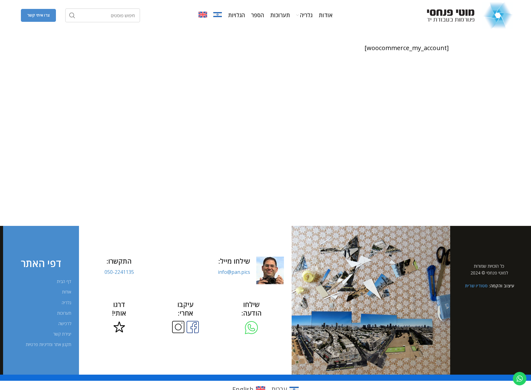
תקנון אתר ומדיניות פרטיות (48, 344)
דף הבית (64, 281)
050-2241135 (119, 272)
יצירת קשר (62, 334)
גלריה (66, 302)
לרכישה (64, 323)
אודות (66, 292)
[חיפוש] (72, 15)
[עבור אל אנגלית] (203, 15)
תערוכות (64, 313)
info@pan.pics (234, 272)
